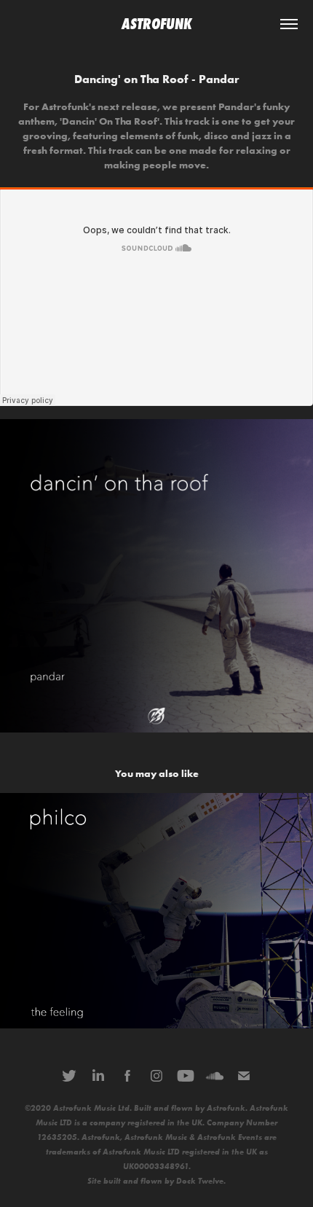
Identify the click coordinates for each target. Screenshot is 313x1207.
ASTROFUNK (157, 24)
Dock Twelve (199, 1181)
